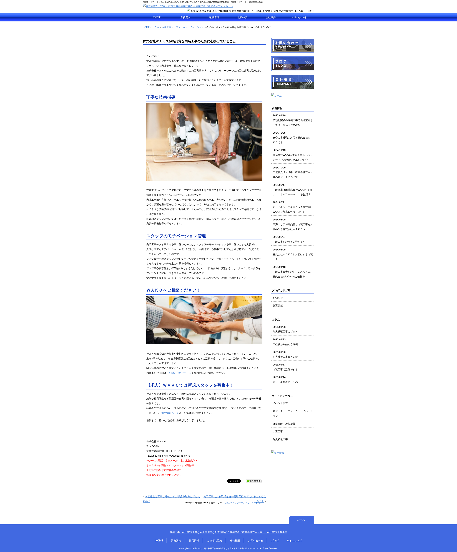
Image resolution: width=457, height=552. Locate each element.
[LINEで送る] (254, 481)
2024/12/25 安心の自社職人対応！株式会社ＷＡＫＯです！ (293, 137)
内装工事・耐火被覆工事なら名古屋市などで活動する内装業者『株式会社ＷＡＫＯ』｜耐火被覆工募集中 (228, 532)
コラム (155, 27)
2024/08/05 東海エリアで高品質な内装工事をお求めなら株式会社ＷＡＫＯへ (293, 224)
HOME (157, 17)
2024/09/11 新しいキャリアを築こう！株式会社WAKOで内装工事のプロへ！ (293, 206)
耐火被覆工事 (280, 439)
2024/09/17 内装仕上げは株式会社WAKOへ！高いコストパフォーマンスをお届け (292, 189)
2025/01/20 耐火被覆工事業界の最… (286, 354)
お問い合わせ (298, 17)
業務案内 (185, 17)
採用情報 (214, 17)
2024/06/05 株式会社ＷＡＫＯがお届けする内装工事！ (293, 254)
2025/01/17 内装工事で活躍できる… (286, 367)
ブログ (275, 540)
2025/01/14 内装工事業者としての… (286, 379)
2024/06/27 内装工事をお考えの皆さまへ (289, 239)
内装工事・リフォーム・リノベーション (183, 27)
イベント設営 (280, 403)
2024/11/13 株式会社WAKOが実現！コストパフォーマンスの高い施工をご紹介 (292, 154)
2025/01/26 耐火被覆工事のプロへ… (286, 329)
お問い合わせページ (180, 372)
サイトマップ (294, 540)
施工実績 (278, 305)
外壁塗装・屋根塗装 (284, 423)
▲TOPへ (302, 520)
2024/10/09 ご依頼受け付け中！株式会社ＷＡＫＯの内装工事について (293, 172)
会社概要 (271, 17)
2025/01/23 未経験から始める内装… (286, 341)
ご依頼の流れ (242, 17)
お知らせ (278, 297)
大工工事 (278, 431)
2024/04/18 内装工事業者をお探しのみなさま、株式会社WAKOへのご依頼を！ (293, 271)
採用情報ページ (170, 412)
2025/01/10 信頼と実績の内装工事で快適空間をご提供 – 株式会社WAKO (293, 119)
